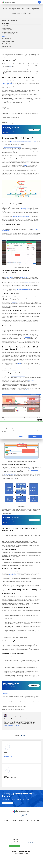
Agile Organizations (7, 26)
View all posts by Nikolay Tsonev (10, 725)
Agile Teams (5, 25)
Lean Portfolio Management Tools (10, 32)
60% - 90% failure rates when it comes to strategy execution (23, 141)
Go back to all (8, 51)
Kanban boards (28, 389)
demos (34, 685)
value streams (31, 380)
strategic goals (21, 73)
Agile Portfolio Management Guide (10, 31)
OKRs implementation (14, 370)
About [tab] (35, 423)
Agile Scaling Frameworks (8, 33)
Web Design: (21, 853)
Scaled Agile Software (8, 35)
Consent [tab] (7, 423)
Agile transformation (9, 277)
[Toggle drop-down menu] (40, 21)
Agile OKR (5, 36)
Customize (21, 436)
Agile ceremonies (25, 208)
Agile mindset (27, 165)
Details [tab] (21, 423)
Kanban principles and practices (18, 376)
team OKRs (27, 468)
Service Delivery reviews (9, 474)
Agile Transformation (8, 41)
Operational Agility (7, 28)
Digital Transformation (8, 43)
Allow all (35, 436)
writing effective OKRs (14, 574)
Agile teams (27, 337)
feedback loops (34, 470)
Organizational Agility (7, 29)
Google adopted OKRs (7, 83)
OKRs (10, 66)
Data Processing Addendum (37, 827)
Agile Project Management (9, 20)
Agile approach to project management (12, 147)
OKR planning (35, 553)
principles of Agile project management (20, 216)
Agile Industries (6, 38)
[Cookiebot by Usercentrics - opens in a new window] (37, 420)
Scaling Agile (5, 23)
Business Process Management (21, 828)
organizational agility (14, 302)
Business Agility (6, 46)
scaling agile (28, 282)
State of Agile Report (24, 277)
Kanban (19, 363)
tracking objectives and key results (22, 289)
